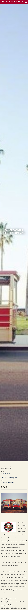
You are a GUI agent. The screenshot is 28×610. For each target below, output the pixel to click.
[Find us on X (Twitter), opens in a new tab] (4, 487)
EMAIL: (2, 480)
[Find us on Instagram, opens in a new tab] (6, 487)
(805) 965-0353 (5, 473)
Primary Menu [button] (26, 2)
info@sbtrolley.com (7, 482)
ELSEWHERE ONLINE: (5, 485)
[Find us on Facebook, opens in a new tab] (2, 487)
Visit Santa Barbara (13, 2)
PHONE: (2, 471)
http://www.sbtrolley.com (9, 478)
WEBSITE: (3, 476)
